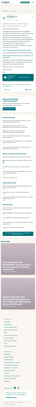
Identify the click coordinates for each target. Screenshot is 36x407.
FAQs (5, 333)
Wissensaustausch (9, 370)
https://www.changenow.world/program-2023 (16, 50)
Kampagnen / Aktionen (11, 368)
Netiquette (6, 402)
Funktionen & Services (11, 335)
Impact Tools (8, 325)
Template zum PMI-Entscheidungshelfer (13, 227)
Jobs (5, 343)
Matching (7, 381)
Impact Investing (20, 84)
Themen (6, 373)
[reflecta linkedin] (15, 388)
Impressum (12, 402)
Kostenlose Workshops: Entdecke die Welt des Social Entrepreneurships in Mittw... (17, 148)
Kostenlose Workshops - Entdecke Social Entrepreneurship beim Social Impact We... (14, 131)
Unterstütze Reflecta (10, 341)
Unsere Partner (8, 338)
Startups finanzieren (10, 379)
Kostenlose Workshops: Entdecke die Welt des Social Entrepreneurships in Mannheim (17, 121)
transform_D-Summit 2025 (10, 178)
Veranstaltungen (6, 86)
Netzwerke (28, 84)
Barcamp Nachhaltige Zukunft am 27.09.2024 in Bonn (17, 157)
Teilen (8, 90)
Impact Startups (9, 357)
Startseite (7, 322)
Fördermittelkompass (10, 327)
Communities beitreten (11, 365)
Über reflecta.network (10, 330)
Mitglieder (7, 354)
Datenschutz (19, 402)
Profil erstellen (24, 77)
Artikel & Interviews (10, 346)
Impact (13, 84)
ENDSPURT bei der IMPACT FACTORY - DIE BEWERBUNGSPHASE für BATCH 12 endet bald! (15, 126)
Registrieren (25, 2)
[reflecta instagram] (18, 388)
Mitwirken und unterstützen (12, 376)
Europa (9, 84)
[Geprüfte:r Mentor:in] (16, 17)
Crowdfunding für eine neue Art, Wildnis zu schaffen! (17, 167)
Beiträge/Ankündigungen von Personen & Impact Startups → (18, 234)
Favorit (29, 90)
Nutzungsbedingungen (9, 404)
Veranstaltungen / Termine (12, 362)
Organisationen (8, 360)
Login (32, 2)
